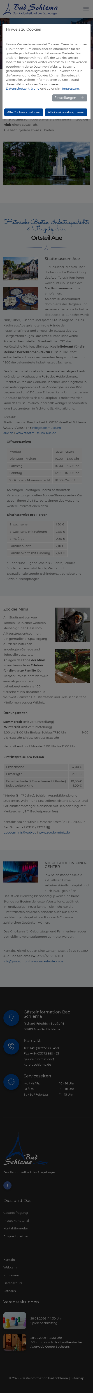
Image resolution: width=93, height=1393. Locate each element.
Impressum (70, 88)
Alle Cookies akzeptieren (66, 112)
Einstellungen (65, 98)
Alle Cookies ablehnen (23, 112)
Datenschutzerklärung (23, 88)
